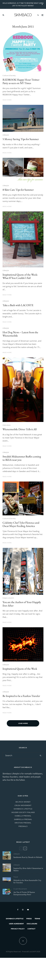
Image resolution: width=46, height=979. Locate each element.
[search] (40, 756)
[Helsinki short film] (7, 879)
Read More (7, 100)
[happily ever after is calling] (23, 644)
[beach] (23, 118)
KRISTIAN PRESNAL (23, 823)
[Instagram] (22, 909)
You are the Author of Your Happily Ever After (22, 604)
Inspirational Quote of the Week (20, 668)
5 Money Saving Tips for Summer (21, 139)
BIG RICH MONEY (23, 802)
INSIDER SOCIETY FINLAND (23, 812)
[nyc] (23, 571)
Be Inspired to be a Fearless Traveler (21, 696)
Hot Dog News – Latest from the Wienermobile (20, 334)
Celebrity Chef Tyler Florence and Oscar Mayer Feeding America (21, 524)
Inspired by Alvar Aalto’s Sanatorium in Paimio (28, 869)
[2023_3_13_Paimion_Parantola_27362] (7, 868)
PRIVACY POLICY (18, 929)
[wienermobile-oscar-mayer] (23, 389)
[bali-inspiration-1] (7, 891)
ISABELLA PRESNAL (23, 816)
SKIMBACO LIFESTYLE (23, 809)
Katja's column (8, 598)
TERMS (37, 919)
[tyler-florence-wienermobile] (23, 498)
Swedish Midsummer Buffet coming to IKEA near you (22, 458)
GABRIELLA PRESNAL (23, 819)
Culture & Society (9, 75)
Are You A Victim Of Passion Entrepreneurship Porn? (24, 893)
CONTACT (31, 929)
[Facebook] (17, 909)
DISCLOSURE (32, 924)
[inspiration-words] (23, 239)
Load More (23, 723)
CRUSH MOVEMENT (23, 805)
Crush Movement (20, 889)
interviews (6, 425)
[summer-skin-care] (23, 170)
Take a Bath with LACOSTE (18, 305)
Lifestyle (6, 135)
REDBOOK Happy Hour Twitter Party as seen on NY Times (21, 81)
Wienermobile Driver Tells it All (20, 429)
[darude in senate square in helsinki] (7, 855)
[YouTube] (28, 909)
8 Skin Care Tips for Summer (18, 189)
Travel (15, 877)
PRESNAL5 (23, 826)
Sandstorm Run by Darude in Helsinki (27, 857)
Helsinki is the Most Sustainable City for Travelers (27, 881)
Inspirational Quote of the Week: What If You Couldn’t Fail (20, 276)
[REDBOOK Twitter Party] (23, 52)
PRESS (29, 919)
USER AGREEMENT (16, 924)
